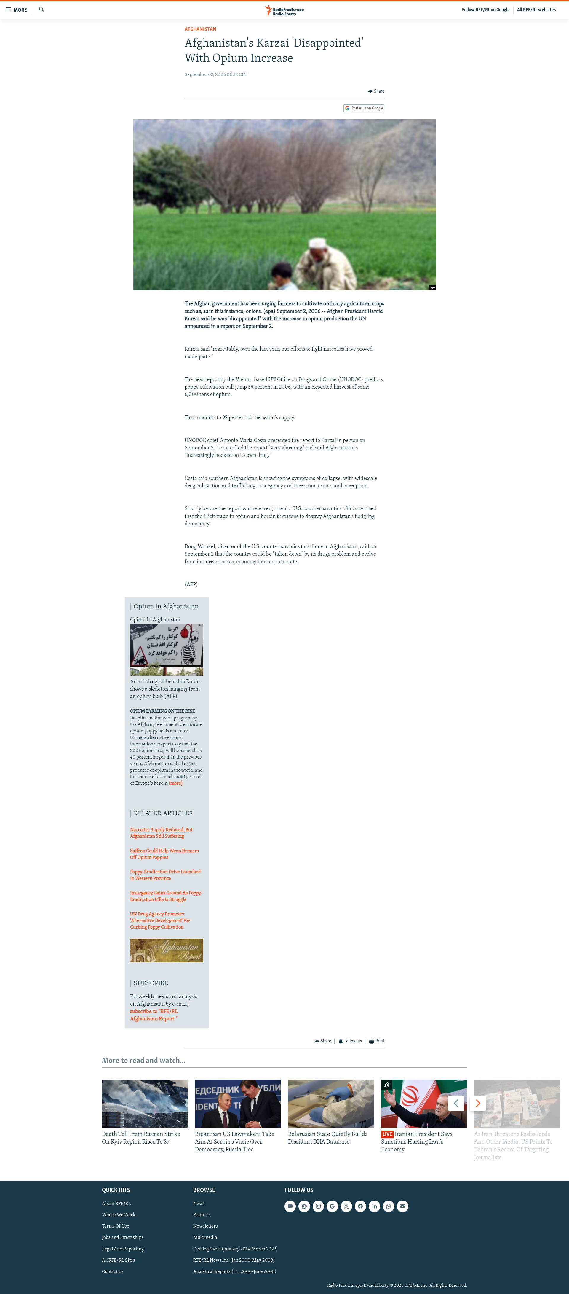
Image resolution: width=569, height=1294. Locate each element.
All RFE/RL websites (536, 10)
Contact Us (113, 1271)
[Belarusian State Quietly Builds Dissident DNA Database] (331, 1104)
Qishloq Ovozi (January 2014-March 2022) (235, 1249)
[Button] (376, 91)
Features (202, 1215)
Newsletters (205, 1226)
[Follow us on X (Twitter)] (346, 1206)
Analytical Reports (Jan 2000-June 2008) (234, 1271)
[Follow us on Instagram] (318, 1206)
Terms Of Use (115, 1226)
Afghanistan (200, 29)
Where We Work (118, 1215)
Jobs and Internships (123, 1237)
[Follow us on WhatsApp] (388, 1206)
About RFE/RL (116, 1203)
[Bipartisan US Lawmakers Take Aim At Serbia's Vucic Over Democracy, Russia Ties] (238, 1104)
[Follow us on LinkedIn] (374, 1206)
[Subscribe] (402, 1206)
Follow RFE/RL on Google (486, 10)
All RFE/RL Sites (118, 1260)
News (199, 1203)
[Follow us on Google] (332, 1206)
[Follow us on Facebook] (360, 1206)
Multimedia (205, 1237)
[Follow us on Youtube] (290, 1206)
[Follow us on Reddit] (304, 1206)
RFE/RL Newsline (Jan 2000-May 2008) (234, 1260)
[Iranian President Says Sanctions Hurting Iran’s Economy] (424, 1104)
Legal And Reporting (123, 1249)
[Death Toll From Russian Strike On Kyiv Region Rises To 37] (145, 1104)
